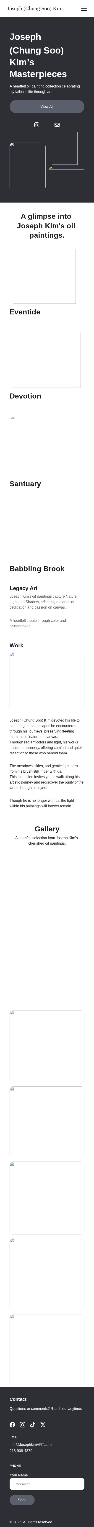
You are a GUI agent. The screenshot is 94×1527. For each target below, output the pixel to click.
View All (47, 106)
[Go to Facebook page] (12, 1424)
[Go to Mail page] (57, 124)
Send (22, 1500)
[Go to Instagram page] (39, 124)
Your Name (19, 1475)
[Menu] (84, 9)
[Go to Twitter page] (43, 1424)
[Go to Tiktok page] (32, 1424)
